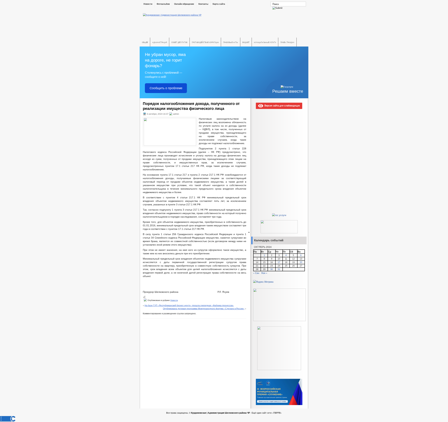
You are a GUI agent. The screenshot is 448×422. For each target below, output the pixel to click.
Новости (148, 4)
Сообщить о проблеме (166, 88)
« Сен (256, 273)
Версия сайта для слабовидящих (281, 105)
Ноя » (264, 273)
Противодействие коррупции (205, 42)
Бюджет (246, 42)
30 (271, 269)
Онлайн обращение (184, 4)
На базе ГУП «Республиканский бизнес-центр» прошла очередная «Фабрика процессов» (189, 305)
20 (301, 262)
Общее (145, 42)
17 (279, 262)
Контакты (203, 4)
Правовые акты (230, 42)
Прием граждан (287, 42)
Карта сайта (219, 4)
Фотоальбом (163, 4)
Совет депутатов (179, 42)
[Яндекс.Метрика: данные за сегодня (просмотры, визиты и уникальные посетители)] (263, 281)
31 (279, 269)
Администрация (159, 42)
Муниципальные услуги (265, 42)
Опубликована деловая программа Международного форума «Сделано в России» (203, 308)
